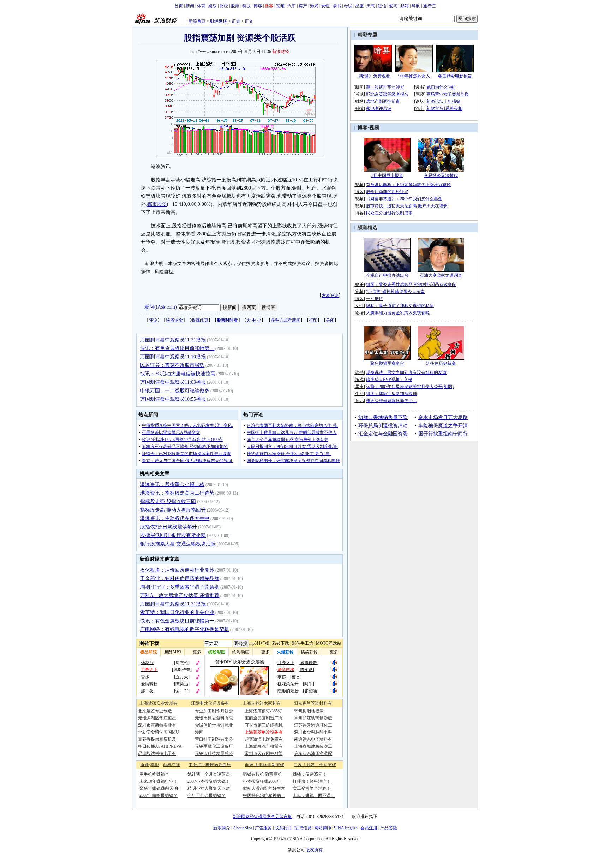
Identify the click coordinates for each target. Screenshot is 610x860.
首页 (178, 6)
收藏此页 (199, 320)
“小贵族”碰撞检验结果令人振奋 (395, 291)
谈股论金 (174, 320)
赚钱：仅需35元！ (310, 774)
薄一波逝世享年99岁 (385, 87)
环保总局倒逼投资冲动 (383, 425)
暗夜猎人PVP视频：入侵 (389, 379)
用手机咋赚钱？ (154, 774)
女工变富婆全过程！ (312, 788)
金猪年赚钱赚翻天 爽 (159, 788)
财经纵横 (218, 21)
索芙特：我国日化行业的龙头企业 (177, 612)
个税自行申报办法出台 (387, 275)
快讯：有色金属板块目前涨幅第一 (177, 348)
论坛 (419, 101)
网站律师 (322, 827)
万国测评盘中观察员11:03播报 (173, 382)
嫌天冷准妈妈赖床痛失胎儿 (391, 400)
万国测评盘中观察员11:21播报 (173, 339)
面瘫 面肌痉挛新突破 (264, 764)
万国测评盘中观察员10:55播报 (173, 399)
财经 (224, 6)
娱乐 (212, 6)
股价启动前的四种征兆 (387, 191)
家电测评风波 (378, 108)
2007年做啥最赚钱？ (158, 795)
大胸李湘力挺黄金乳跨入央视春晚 (398, 312)
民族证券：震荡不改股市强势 (172, 365)
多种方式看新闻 (285, 320)
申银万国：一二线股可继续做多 (174, 390)
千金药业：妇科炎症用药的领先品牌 (179, 578)
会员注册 (368, 827)
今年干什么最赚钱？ (206, 795)
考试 (348, 6)
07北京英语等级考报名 (387, 94)
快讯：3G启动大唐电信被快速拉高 (177, 373)
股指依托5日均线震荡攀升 (168, 527)
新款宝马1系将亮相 (444, 108)
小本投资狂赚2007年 (262, 781)
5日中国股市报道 (387, 175)
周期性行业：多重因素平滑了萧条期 (179, 587)
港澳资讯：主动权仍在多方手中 (174, 518)
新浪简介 (221, 827)
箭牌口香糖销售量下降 (383, 417)
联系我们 (283, 827)
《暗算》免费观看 (373, 75)
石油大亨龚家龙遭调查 (441, 275)
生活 (359, 393)
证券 (236, 21)
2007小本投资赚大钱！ (208, 781)
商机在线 (171, 764)
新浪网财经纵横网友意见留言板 (262, 816)
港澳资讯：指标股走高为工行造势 (177, 493)
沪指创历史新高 (441, 363)
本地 (154, 764)
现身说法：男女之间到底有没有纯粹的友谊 (406, 372)
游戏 (314, 6)
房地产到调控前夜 (383, 101)
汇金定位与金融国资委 (383, 433)
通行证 (429, 6)
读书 (337, 6)
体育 (201, 6)
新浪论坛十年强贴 (443, 101)
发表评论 (330, 295)
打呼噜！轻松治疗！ (312, 781)
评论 (153, 320)
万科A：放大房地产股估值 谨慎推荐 (179, 595)
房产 (303, 6)
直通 (144, 764)
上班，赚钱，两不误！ (314, 795)
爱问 (393, 6)
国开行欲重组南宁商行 (443, 433)
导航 (416, 6)
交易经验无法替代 (441, 175)
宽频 (280, 6)
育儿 (359, 400)
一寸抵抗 (374, 298)
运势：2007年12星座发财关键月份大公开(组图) (410, 386)
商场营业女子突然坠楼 (447, 94)
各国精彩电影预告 (455, 75)
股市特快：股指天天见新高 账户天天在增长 (407, 205)
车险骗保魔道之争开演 (443, 425)
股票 (235, 6)
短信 (382, 6)
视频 (374, 127)
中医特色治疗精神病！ (264, 795)
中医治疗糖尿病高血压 (210, 764)
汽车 (291, 6)
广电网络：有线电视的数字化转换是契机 (184, 629)
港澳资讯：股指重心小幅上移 (172, 484)
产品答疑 (388, 827)
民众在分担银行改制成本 (389, 212)
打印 (313, 320)
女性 (325, 6)
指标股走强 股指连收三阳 (168, 501)
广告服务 (263, 827)
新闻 (190, 6)
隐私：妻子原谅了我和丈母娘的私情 (400, 305)
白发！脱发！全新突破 (315, 764)
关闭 (330, 320)
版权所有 (314, 849)
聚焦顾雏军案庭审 (387, 363)
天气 (370, 6)
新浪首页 (197, 21)
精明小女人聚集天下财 (208, 788)
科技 (246, 6)
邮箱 (404, 6)
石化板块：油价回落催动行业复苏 (177, 570)
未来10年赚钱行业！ (158, 781)
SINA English (346, 827)
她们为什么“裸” (440, 87)
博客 (257, 6)
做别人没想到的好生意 (264, 788)
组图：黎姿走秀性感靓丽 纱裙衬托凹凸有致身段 (411, 284)
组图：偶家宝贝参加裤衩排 (391, 393)
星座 (359, 6)
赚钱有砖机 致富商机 (262, 774)
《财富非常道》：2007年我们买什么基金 (404, 198)
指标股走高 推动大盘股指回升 (173, 510)
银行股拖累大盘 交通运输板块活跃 (178, 544)
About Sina (242, 827)
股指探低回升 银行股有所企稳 (173, 535)
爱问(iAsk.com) (160, 307)
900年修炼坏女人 (414, 75)
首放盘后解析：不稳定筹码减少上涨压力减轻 (408, 184)
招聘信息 (302, 827)
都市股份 (157, 204)
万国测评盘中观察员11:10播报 (173, 356)
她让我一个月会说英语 (208, 774)
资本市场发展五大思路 (443, 417)
